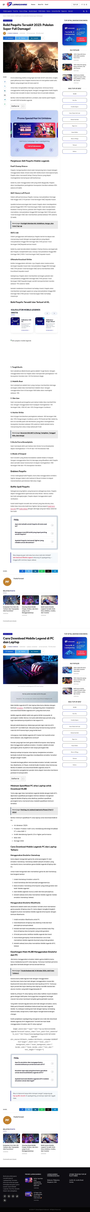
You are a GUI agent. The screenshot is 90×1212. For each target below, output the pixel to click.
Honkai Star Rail (56, 11)
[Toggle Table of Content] (22, 106)
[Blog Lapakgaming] (16, 4)
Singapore (50, 1182)
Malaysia (49, 1180)
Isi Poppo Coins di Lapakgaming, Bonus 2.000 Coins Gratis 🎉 (38, 1195)
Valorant (70, 11)
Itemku (71, 1182)
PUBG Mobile (41, 11)
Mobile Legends (7, 11)
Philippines (56, 1180)
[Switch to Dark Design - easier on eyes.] (86, 11)
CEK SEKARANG (34, 146)
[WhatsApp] (5, 104)
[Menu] (4, 4)
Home (4, 16)
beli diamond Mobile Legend (23, 557)
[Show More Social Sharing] (43, 38)
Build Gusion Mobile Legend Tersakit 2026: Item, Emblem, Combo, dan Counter (48, 610)
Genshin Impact (33, 11)
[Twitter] (5, 86)
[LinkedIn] (5, 90)
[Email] (5, 95)
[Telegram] (5, 99)
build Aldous (23, 509)
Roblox (48, 11)
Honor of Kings (23, 11)
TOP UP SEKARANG (81, 39)
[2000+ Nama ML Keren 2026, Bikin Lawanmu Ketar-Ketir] (67, 56)
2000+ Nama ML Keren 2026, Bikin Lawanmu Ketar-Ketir (80, 56)
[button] (17, 150)
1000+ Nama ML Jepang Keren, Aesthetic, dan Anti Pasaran (80, 66)
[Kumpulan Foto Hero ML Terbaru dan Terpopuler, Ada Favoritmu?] (11, 600)
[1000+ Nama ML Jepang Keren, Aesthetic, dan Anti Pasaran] (67, 67)
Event (46, 4)
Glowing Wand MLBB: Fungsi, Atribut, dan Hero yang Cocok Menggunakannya (30, 610)
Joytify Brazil (79, 1180)
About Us (40, 4)
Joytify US (72, 1180)
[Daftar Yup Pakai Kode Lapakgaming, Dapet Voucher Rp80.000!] (28, 1180)
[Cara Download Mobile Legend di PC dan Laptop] (30, 683)
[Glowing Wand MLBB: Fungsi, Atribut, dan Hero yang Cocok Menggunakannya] (30, 600)
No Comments (31, 33)
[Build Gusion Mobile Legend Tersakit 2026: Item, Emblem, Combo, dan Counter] (49, 600)
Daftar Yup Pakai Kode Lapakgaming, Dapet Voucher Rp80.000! (38, 1182)
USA (55, 1182)
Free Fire (15, 11)
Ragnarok (64, 11)
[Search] (84, 11)
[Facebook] (5, 81)
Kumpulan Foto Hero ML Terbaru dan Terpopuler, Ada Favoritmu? (11, 609)
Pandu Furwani (13, 33)
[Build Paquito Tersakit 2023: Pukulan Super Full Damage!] (30, 72)
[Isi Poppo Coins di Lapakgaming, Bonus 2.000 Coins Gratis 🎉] (28, 1194)
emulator (20, 708)
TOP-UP (75, 4)
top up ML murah (19, 1096)
